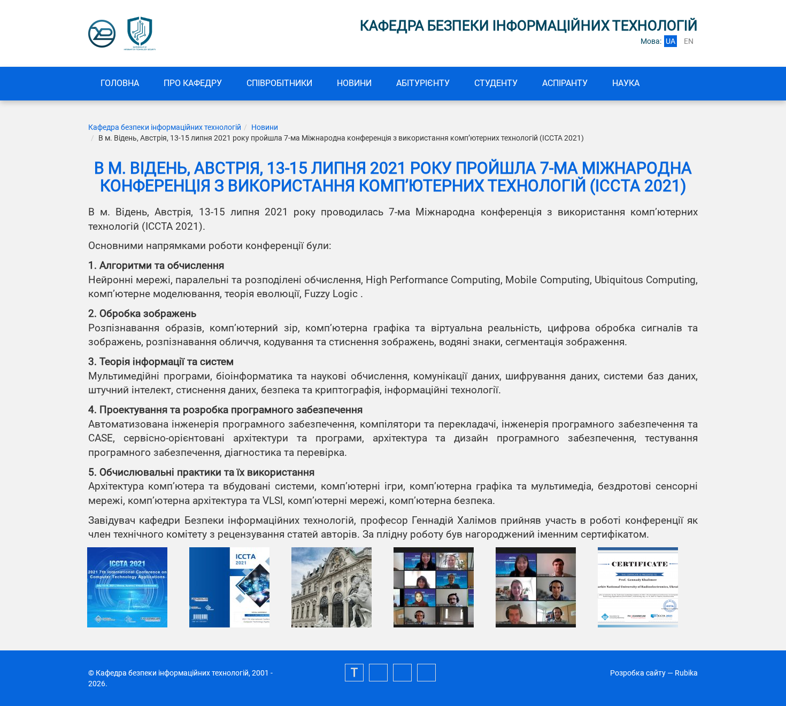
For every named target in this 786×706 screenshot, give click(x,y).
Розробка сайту (638, 673)
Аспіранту (565, 83)
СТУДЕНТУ (496, 83)
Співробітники (279, 83)
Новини (354, 83)
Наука (625, 83)
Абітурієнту (423, 83)
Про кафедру (193, 83)
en (688, 41)
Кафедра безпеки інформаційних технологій (164, 127)
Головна (120, 83)
